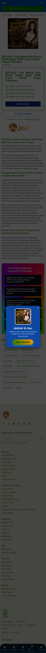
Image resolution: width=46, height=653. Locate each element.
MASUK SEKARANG (23, 342)
